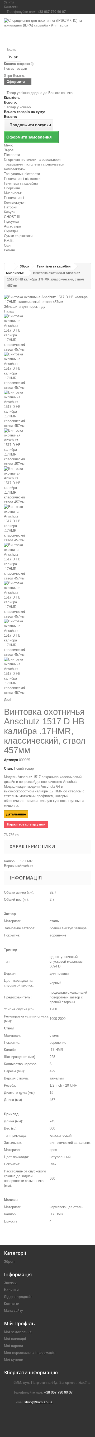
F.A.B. (9, 241)
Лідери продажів (18, 1297)
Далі (7, 700)
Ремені (9, 250)
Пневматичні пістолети (22, 179)
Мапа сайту (13, 1311)
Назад (9, 311)
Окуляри (11, 231)
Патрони (10, 207)
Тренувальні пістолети (22, 174)
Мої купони (13, 1360)
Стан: (8, 768)
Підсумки (11, 222)
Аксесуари (12, 226)
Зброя (8, 150)
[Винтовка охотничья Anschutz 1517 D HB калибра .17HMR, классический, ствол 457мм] (47, 333)
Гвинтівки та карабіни (21, 183)
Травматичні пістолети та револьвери (34, 164)
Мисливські (13, 193)
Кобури (9, 212)
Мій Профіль (19, 1323)
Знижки (10, 1283)
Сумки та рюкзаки (18, 236)
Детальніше (16, 814)
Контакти (11, 7)
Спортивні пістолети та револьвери (32, 160)
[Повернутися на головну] (9, 266)
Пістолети (12, 155)
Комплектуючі (15, 169)
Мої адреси (13, 1346)
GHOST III (12, 217)
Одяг (8, 245)
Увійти (9, 2)
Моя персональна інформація (29, 1353)
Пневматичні (14, 198)
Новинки (11, 1290)
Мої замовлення (18, 1332)
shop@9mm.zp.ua (38, 1402)
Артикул (11, 760)
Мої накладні (15, 1339)
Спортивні (12, 188)
